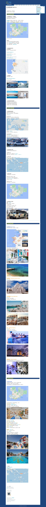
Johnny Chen (9, 300)
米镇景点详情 (39, 9)
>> (11, 78)
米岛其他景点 (39, 10)
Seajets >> (16, 153)
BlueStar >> (16, 154)
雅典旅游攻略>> (15, 44)
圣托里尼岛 (10, 42)
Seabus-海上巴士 (11, 178)
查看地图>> (8, 279)
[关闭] (43, 6)
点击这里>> (9, 202)
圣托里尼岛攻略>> (39, 12)
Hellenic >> (20, 154)
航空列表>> (9, 114)
